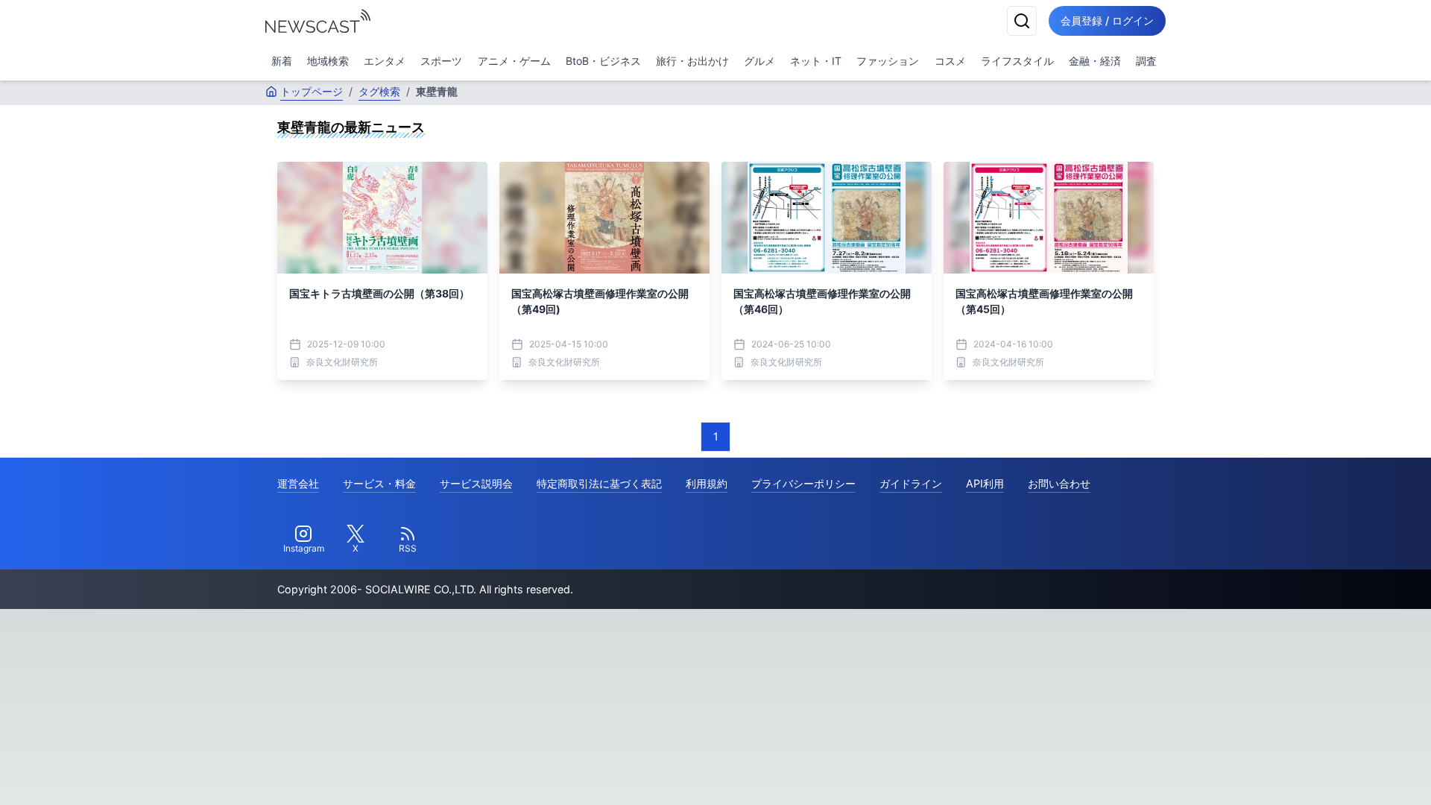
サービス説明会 (476, 483)
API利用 (985, 483)
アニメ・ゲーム (514, 60)
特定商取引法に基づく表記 (599, 483)
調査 (1146, 60)
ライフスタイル (1017, 60)
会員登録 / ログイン (1107, 20)
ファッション (887, 60)
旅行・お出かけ (692, 60)
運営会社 (298, 483)
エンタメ (384, 60)
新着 (281, 60)
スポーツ (441, 60)
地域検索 (328, 60)
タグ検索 (379, 91)
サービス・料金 (379, 483)
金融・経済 (1095, 60)
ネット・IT (815, 60)
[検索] (1022, 21)
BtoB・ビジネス (603, 60)
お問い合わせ (1059, 483)
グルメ (759, 60)
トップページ (311, 91)
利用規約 (706, 483)
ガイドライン (910, 483)
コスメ (950, 60)
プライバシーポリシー (803, 483)
